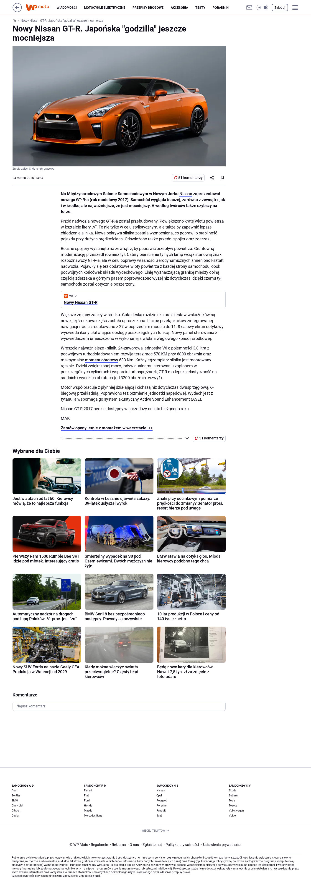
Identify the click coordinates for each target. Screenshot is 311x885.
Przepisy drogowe (148, 7)
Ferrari (88, 790)
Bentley (16, 795)
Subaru (233, 795)
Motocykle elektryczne (104, 7)
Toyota (233, 805)
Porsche (161, 805)
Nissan (185, 193)
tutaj (97, 875)
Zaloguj (280, 7)
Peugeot (161, 800)
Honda (88, 805)
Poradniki (221, 7)
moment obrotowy (101, 359)
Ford (87, 800)
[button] (262, 7)
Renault (161, 810)
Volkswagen (236, 810)
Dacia (15, 815)
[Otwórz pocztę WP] (249, 7)
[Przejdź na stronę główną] (17, 11)
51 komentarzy (190, 178)
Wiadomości (67, 7)
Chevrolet (17, 805)
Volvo (232, 815)
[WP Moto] (41, 7)
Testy (200, 7)
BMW (15, 800)
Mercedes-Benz (93, 815)
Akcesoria (179, 7)
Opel (159, 795)
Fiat (86, 795)
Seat (159, 815)
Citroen (16, 810)
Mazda (88, 810)
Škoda (233, 790)
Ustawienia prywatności (221, 845)
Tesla (232, 800)
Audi (14, 790)
